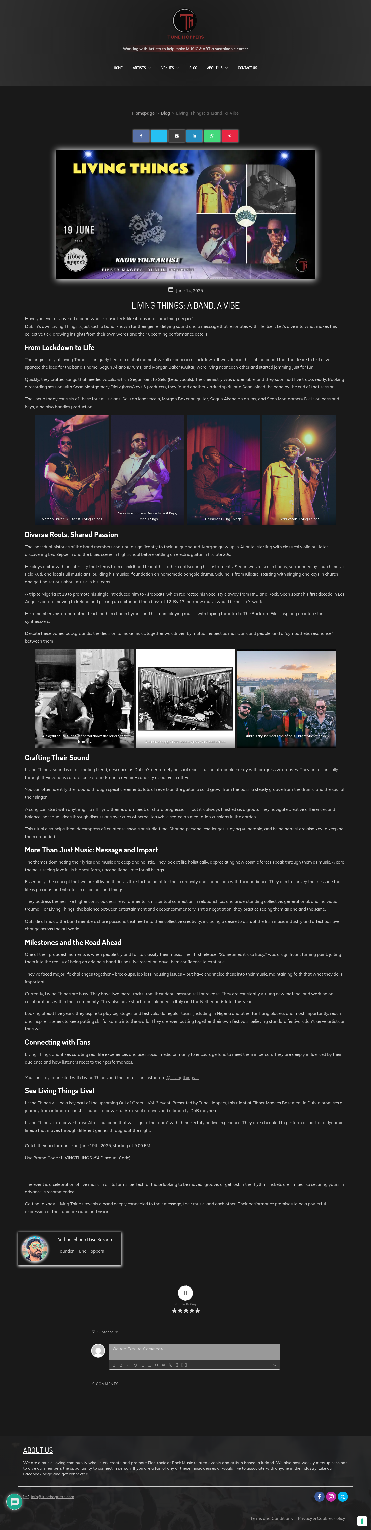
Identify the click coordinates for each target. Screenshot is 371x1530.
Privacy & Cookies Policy (321, 1518)
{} (177, 1365)
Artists (139, 67)
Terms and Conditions (271, 1518)
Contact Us (247, 67)
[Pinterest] (230, 136)
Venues (167, 67)
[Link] (170, 1365)
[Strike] (135, 1365)
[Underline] (128, 1365)
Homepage (143, 113)
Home (118, 67)
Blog (193, 67)
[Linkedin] (194, 136)
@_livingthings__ (182, 1077)
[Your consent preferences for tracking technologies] (362, 1521)
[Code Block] (163, 1365)
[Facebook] (141, 136)
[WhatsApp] (212, 136)
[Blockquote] (156, 1365)
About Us (215, 67)
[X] (159, 136)
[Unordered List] (149, 1365)
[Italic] (121, 1365)
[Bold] (114, 1365)
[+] (184, 1365)
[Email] (177, 136)
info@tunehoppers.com (52, 1496)
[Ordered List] (142, 1365)
